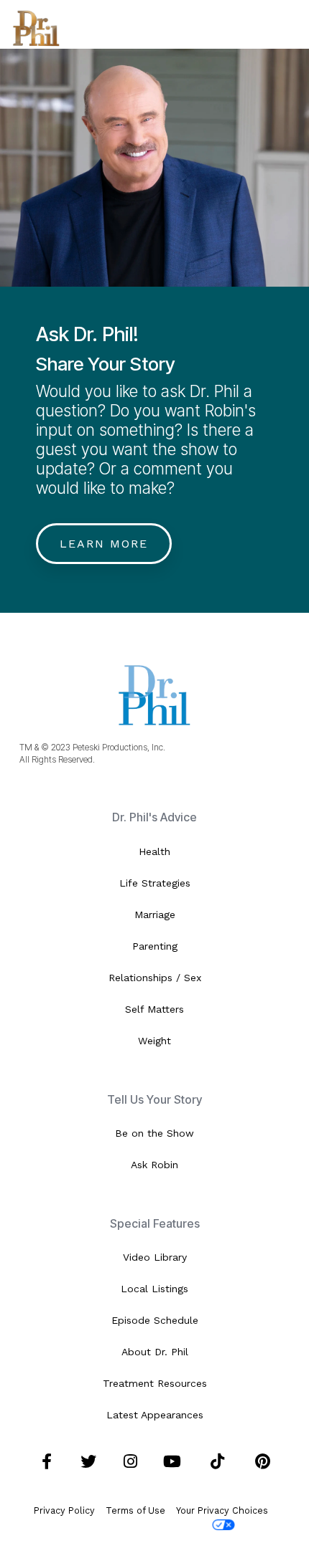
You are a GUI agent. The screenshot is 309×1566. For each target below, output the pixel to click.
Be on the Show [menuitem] (154, 1133)
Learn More (104, 543)
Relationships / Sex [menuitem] (155, 977)
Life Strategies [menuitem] (154, 883)
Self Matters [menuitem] (154, 1009)
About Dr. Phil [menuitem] (154, 1351)
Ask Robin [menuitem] (154, 1164)
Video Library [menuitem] (155, 1257)
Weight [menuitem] (154, 1040)
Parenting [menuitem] (154, 946)
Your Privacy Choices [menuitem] (222, 1510)
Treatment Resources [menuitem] (155, 1383)
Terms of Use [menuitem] (135, 1510)
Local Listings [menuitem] (154, 1288)
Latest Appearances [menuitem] (154, 1415)
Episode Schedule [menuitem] (154, 1320)
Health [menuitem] (154, 851)
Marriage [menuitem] (154, 914)
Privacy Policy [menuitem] (64, 1510)
